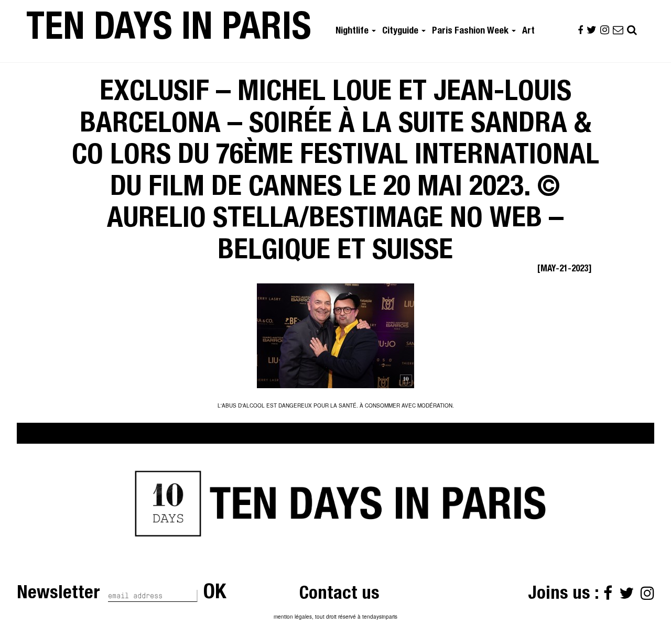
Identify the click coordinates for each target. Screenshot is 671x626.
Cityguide (401, 31)
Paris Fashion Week (471, 31)
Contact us (339, 595)
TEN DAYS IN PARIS (168, 31)
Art (528, 31)
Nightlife (353, 31)
